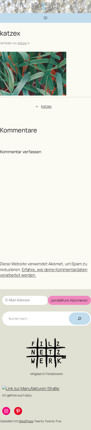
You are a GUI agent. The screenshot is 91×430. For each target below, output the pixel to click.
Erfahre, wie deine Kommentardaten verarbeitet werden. (43, 272)
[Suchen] (79, 318)
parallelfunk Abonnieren (69, 300)
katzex (46, 106)
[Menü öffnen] (45, 18)
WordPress (26, 421)
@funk (22, 43)
